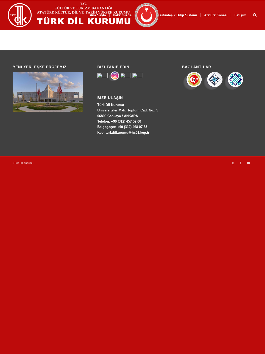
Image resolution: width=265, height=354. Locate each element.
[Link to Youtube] (248, 163)
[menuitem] (216, 15)
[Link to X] (233, 163)
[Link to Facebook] (240, 163)
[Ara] (255, 15)
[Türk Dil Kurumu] (94, 15)
